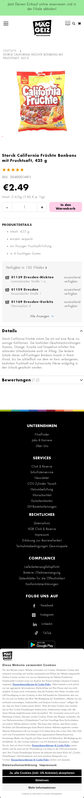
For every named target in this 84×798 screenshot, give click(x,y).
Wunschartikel (42, 495)
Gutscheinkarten (42, 500)
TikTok (47, 633)
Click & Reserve (42, 466)
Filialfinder (42, 434)
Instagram (47, 614)
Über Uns (42, 445)
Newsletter (42, 477)
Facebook (47, 605)
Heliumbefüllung (42, 489)
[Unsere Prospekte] (67, 24)
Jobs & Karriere (42, 440)
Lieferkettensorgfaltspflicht (42, 566)
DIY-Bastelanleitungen (42, 506)
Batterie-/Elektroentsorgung (42, 572)
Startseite (10, 51)
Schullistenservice (42, 472)
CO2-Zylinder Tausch (42, 483)
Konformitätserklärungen (42, 584)
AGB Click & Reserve (42, 528)
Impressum (42, 534)
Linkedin (47, 623)
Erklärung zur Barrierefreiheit (42, 540)
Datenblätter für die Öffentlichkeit (42, 578)
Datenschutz (42, 523)
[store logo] (42, 28)
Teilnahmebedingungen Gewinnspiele (42, 546)
